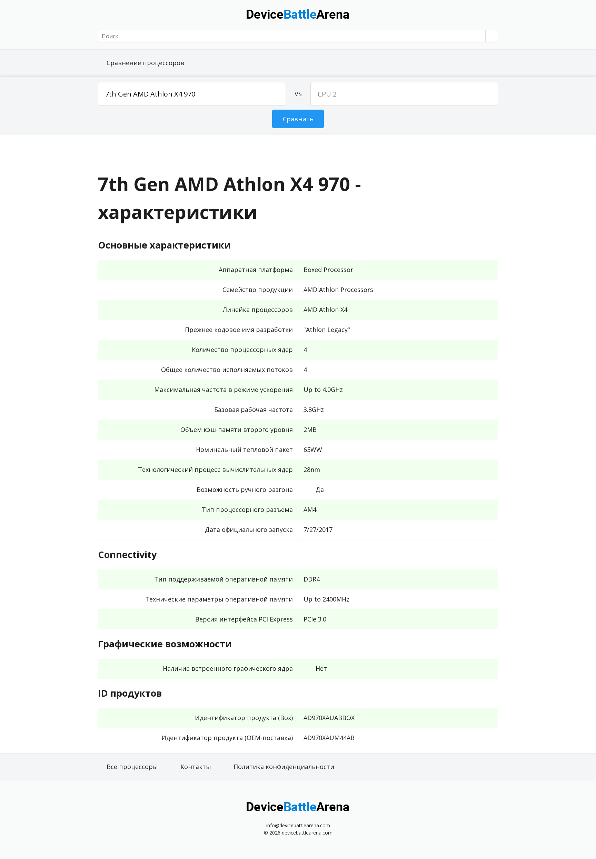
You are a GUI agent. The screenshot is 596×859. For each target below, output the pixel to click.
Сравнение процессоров (145, 63)
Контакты (195, 766)
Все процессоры (132, 766)
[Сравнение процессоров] (298, 14)
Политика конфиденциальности (284, 766)
